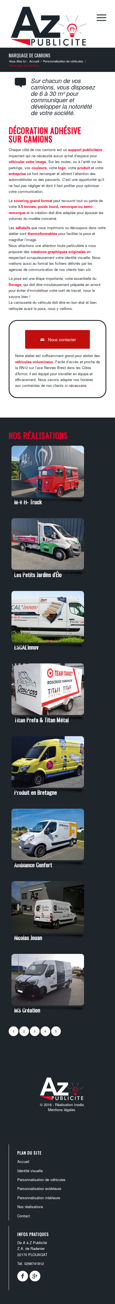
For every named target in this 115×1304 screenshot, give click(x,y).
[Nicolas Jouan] (47, 934)
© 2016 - (47, 1104)
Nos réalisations (30, 1206)
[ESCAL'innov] (47, 643)
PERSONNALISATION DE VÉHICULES (41, 1179)
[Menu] (98, 17)
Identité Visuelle (30, 1170)
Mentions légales (61, 1109)
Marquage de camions (29, 55)
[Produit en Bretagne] (47, 789)
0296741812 (34, 1263)
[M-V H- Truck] (47, 498)
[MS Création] (47, 1006)
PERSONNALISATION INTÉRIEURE (38, 1197)
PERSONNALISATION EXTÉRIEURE (39, 1188)
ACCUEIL (23, 1161)
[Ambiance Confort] (47, 861)
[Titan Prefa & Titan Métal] (47, 716)
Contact (23, 1215)
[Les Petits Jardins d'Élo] (47, 571)
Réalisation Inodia (69, 1104)
